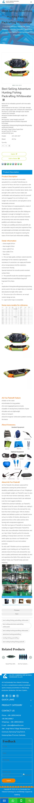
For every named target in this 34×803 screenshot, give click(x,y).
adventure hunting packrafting (12, 634)
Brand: (4, 139)
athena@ (10, 725)
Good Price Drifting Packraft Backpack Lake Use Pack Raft (11, 664)
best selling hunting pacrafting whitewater (15, 631)
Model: (4, 136)
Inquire (13, 154)
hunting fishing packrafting (10, 638)
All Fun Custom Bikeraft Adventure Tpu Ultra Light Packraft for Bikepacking (23, 664)
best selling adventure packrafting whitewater (13, 625)
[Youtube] (13, 695)
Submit (9, 781)
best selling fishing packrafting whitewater (16, 620)
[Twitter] (10, 695)
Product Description (11, 172)
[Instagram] (17, 695)
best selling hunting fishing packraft (13, 642)
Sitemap (21, 792)
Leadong (17, 795)
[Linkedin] (6, 695)
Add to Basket (13, 159)
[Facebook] (3, 695)
